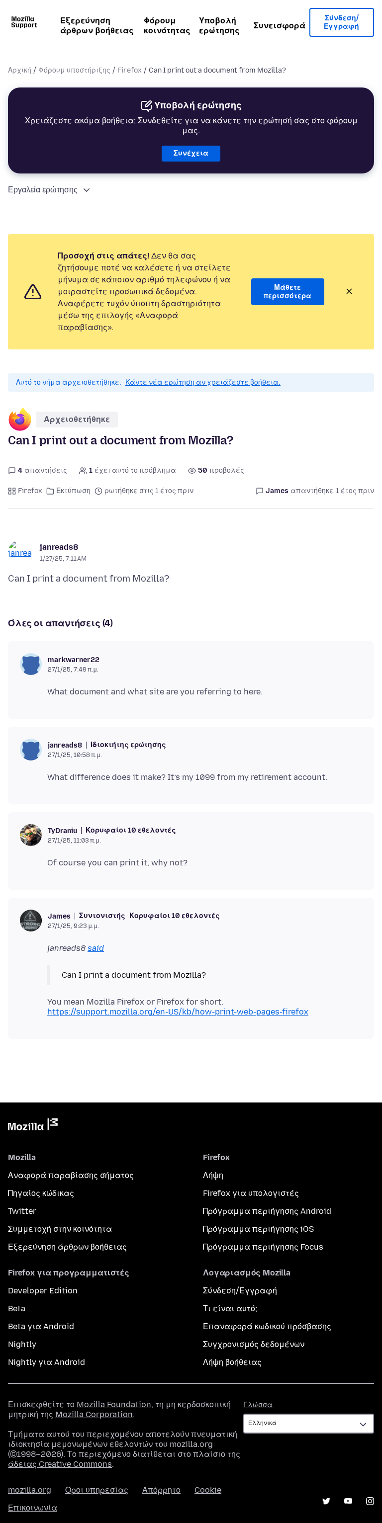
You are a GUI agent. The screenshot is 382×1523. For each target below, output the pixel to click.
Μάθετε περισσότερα (287, 292)
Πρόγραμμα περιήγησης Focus (263, 1247)
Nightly (22, 1344)
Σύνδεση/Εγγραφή (341, 22)
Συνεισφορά (279, 25)
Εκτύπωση (73, 491)
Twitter (22, 1211)
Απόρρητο (161, 1490)
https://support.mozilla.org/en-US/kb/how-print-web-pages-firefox (177, 1011)
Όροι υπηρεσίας (96, 1490)
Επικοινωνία (32, 1508)
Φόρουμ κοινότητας (167, 25)
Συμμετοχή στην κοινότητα (60, 1229)
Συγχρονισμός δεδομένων (253, 1344)
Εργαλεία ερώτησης (43, 189)
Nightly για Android (46, 1362)
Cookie (207, 1490)
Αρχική (19, 70)
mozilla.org (29, 1490)
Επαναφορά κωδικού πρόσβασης (267, 1326)
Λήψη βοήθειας (232, 1362)
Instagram (370, 1501)
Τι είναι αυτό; (230, 1308)
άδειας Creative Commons (60, 1464)
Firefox (129, 70)
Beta (16, 1308)
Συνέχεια (191, 153)
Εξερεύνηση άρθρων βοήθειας (97, 25)
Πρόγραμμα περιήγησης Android (267, 1211)
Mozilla (33, 1126)
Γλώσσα (258, 1405)
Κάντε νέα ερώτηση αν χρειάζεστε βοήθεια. (203, 382)
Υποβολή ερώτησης (219, 25)
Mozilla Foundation (114, 1404)
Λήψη (213, 1175)
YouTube (348, 1501)
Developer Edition (43, 1290)
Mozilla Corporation (94, 1414)
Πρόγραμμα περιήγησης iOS (258, 1229)
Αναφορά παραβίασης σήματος (71, 1175)
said (96, 948)
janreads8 (59, 547)
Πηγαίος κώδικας (41, 1193)
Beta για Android (41, 1326)
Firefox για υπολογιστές (251, 1193)
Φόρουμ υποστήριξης (74, 70)
